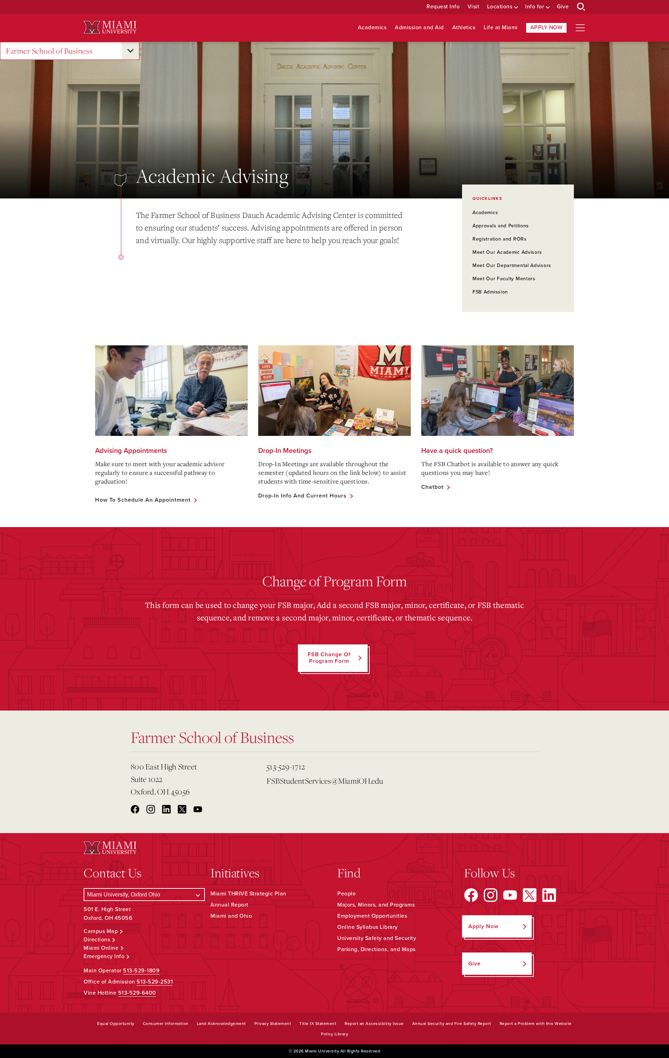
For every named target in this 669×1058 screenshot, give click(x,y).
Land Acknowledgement (221, 1023)
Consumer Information (166, 1023)
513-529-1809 (141, 970)
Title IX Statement (317, 1023)
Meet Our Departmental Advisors (511, 265)
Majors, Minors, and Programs (376, 904)
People (346, 893)
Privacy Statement (272, 1023)
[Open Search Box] (581, 7)
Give (563, 6)
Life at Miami (501, 27)
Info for (534, 6)
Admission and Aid (419, 27)
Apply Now (546, 27)
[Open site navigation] (580, 28)
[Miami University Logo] (110, 27)
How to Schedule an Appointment (143, 499)
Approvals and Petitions (500, 226)
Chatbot (432, 487)
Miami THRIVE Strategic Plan (248, 893)
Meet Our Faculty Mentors (504, 279)
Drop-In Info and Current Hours (302, 495)
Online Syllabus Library (367, 927)
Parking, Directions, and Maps (376, 949)
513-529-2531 (155, 981)
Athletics (464, 27)
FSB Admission (490, 292)
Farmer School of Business (49, 51)
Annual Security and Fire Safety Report (451, 1023)
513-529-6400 (137, 992)
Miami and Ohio (231, 915)
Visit (473, 6)
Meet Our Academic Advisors (507, 252)
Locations (500, 6)
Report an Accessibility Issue (374, 1023)
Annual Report (229, 904)
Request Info (443, 6)
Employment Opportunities (372, 915)
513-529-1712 (286, 766)
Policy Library (334, 1034)
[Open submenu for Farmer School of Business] (130, 51)
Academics (372, 27)
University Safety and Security (376, 938)
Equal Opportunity (115, 1023)
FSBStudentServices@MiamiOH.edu (325, 781)
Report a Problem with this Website (536, 1023)
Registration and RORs (499, 239)
